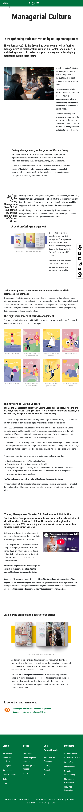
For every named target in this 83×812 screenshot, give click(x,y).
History (5, 779)
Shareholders (69, 767)
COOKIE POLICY (40, 800)
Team (5, 783)
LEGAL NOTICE (10, 800)
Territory (47, 765)
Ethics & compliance (10, 774)
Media (25, 773)
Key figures (7, 765)
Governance (7, 770)
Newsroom (27, 753)
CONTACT (43, 803)
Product (47, 770)
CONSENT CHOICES (56, 800)
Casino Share (69, 762)
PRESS (52, 803)
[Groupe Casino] (6, 3)
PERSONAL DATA (25, 800)
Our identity (7, 753)
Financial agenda (70, 753)
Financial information (72, 758)
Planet (46, 774)
